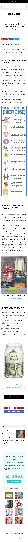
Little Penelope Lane (14, 298)
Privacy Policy (8, 533)
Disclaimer (14, 535)
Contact (21, 533)
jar (9, 323)
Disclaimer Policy (16, 52)
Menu (14, 1)
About (15, 533)
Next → (19, 396)
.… (24, 443)
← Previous (8, 396)
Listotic (14, 14)
